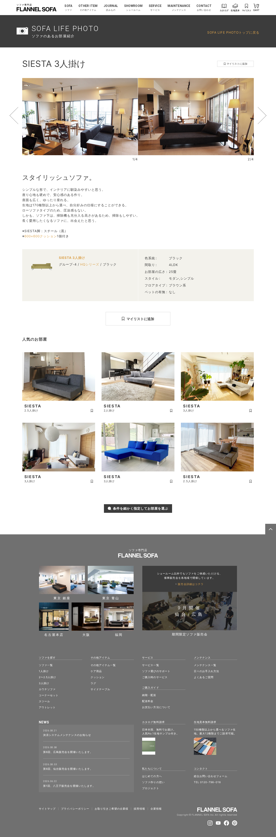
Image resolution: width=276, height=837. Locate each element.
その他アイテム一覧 (103, 665)
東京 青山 (110, 598)
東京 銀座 (62, 598)
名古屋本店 (54, 634)
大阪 (86, 634)
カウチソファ (47, 689)
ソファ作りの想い (153, 782)
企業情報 (156, 808)
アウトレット (47, 707)
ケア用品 (96, 671)
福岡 (119, 634)
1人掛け (44, 671)
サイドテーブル (100, 689)
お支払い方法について (156, 707)
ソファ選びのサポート (156, 671)
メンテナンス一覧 (205, 665)
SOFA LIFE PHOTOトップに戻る (233, 32)
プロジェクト (150, 788)
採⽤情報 (139, 808)
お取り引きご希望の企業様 (112, 808)
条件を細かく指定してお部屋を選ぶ (140, 508)
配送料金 (147, 701)
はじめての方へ (152, 776)
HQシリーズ (89, 264)
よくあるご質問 (203, 677)
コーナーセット (48, 695)
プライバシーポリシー (75, 808)
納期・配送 (149, 695)
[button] (22, 115)
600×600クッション (40, 236)
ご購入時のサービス (154, 677)
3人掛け (44, 683)
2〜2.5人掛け (47, 677)
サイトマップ (47, 808)
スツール (44, 701)
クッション (98, 677)
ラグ (93, 683)
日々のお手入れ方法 (206, 671)
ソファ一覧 (46, 665)
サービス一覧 (150, 665)
